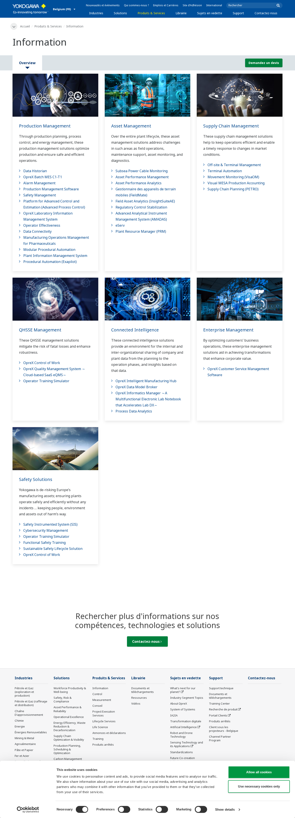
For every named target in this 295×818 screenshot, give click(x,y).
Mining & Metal (24, 738)
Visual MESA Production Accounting (236, 183)
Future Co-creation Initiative (182, 760)
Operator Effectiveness (41, 225)
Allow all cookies (259, 772)
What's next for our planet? (182, 690)
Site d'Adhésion (192, 5)
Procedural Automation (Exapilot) (50, 261)
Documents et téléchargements (142, 690)
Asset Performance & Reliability (67, 709)
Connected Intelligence (135, 330)
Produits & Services (151, 13)
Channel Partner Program (220, 738)
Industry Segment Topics (186, 698)
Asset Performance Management (142, 177)
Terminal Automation (225, 171)
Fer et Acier (22, 756)
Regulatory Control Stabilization (141, 207)
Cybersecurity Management (45, 530)
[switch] (124, 809)
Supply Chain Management (231, 126)
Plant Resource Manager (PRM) (141, 231)
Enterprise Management (228, 330)
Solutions (120, 13)
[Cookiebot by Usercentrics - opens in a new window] (28, 809)
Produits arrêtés (103, 744)
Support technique (221, 688)
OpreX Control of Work (41, 362)
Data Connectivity (37, 231)
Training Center (219, 703)
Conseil (97, 706)
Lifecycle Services (104, 721)
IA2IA (174, 715)
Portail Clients (218, 715)
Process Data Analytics (134, 411)
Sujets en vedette (209, 13)
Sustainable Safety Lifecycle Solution (52, 548)
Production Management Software (51, 189)
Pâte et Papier (24, 750)
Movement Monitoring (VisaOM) (233, 177)
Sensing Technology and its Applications (186, 744)
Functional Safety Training (44, 542)
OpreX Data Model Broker (136, 387)
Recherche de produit (223, 709)
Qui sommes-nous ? (136, 5)
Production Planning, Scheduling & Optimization (67, 749)
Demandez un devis (264, 63)
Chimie (19, 721)
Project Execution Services (103, 713)
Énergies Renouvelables (31, 732)
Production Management (45, 126)
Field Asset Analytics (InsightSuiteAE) (145, 201)
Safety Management (39, 195)
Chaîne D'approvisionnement (29, 713)
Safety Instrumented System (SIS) (50, 524)
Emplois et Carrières (165, 5)
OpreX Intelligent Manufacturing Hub (146, 381)
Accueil (25, 26)
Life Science (100, 727)
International (214, 5)
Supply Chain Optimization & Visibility (69, 738)
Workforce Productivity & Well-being (70, 690)
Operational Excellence (69, 717)
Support (238, 13)
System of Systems (182, 709)
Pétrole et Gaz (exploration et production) (24, 691)
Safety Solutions (35, 479)
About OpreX (178, 703)
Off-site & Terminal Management (234, 164)
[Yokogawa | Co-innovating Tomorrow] (31, 9)
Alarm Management (39, 183)
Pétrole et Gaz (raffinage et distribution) (31, 703)
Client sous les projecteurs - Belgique (223, 729)
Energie (20, 726)
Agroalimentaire (25, 744)
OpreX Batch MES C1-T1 (42, 177)
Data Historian (35, 171)
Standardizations (181, 752)
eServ (120, 225)
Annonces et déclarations (109, 733)
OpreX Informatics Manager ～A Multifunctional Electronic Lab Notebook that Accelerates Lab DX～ (148, 399)
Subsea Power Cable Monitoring (142, 171)
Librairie (181, 13)
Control (97, 694)
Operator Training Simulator (46, 381)
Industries (96, 13)
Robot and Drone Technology (181, 734)
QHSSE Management (40, 330)
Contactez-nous (266, 13)
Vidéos (135, 703)
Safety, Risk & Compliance (62, 699)
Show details (225, 809)
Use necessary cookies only (259, 786)
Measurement (101, 700)
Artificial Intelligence (183, 727)
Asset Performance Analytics (139, 183)
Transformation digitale (185, 721)
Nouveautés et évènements (103, 5)
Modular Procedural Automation (49, 249)
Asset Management (131, 126)
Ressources (139, 698)
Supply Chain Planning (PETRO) (233, 189)
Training (97, 739)
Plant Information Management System (55, 255)
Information (100, 688)
